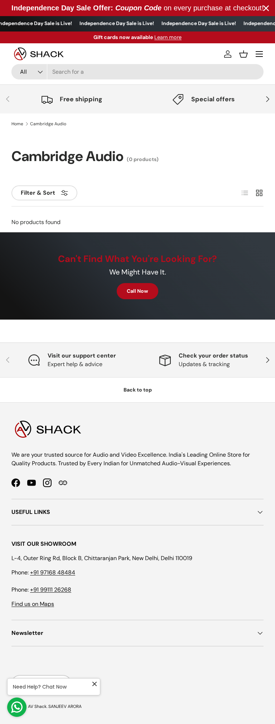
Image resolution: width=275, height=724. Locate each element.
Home (17, 124)
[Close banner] (266, 8)
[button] (243, 54)
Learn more (168, 37)
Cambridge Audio (48, 124)
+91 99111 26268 (50, 589)
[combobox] (137, 71)
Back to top (138, 390)
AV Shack (37, 706)
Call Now (137, 291)
